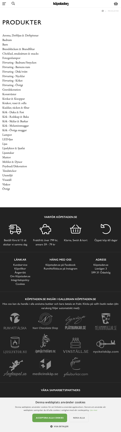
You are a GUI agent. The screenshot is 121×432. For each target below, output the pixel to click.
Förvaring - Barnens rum (16, 67)
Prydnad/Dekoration (14, 166)
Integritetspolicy (20, 280)
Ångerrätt (20, 272)
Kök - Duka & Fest (13, 112)
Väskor (6, 184)
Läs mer (93, 410)
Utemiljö (7, 175)
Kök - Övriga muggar (14, 130)
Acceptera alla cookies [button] (49, 417)
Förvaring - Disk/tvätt (14, 71)
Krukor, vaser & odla (14, 103)
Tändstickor (9, 171)
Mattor (6, 157)
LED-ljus (7, 139)
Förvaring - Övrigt (12, 85)
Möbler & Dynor (12, 162)
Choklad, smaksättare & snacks (20, 53)
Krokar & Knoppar (13, 99)
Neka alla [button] (79, 417)
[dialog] (60, 415)
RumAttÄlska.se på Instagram (60, 268)
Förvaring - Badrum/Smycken (19, 62)
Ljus (4, 144)
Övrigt (6, 189)
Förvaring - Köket (12, 80)
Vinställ (7, 180)
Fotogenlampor (11, 58)
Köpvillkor (20, 268)
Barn (5, 44)
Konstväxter (9, 94)
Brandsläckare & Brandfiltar (18, 49)
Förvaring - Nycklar (13, 76)
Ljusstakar (8, 153)
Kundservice (20, 264)
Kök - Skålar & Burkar (15, 121)
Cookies (20, 283)
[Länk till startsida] (103, 11)
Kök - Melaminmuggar (15, 126)
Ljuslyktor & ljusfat (13, 148)
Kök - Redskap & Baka (15, 117)
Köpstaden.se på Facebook (60, 264)
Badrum (7, 40)
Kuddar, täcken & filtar (15, 108)
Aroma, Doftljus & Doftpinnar (20, 35)
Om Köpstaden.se (20, 276)
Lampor (7, 135)
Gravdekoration (11, 90)
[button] (61, 426)
